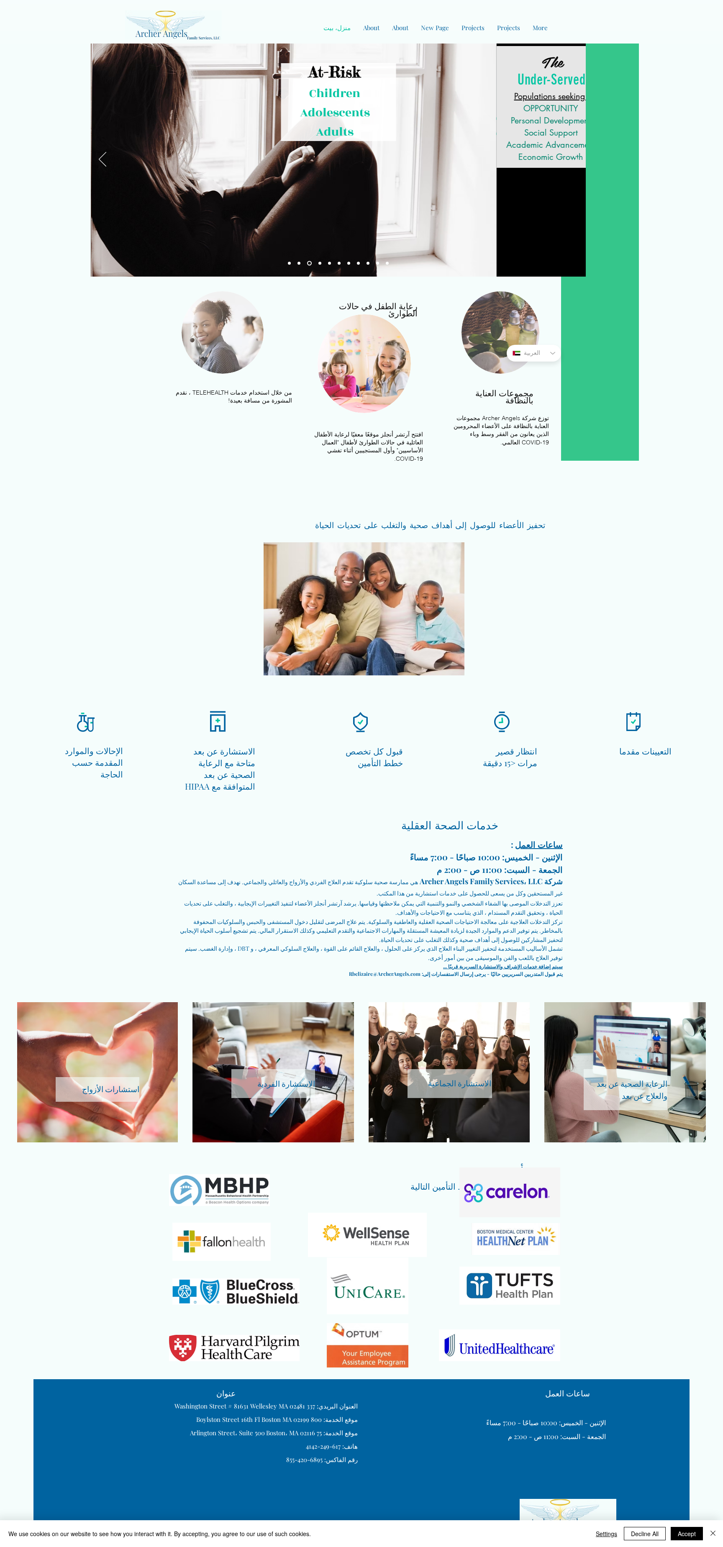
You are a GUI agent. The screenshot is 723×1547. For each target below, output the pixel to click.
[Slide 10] (348, 263)
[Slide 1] (289, 263)
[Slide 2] (298, 263)
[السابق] (102, 160)
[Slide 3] (309, 263)
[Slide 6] (368, 263)
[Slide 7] (329, 263)
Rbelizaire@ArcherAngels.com (384, 973)
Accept (687, 1533)
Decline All (645, 1533)
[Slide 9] (377, 263)
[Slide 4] (339, 263)
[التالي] (574, 160)
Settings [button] (606, 1533)
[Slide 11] (319, 263)
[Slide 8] (387, 263)
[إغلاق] (713, 1533)
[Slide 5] (358, 263)
